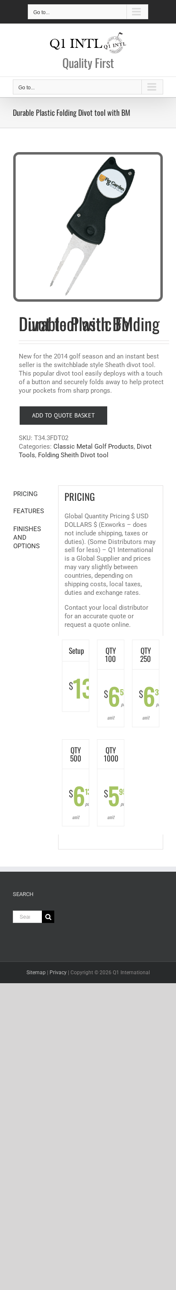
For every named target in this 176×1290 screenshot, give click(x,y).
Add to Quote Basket (63, 415)
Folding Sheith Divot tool (73, 455)
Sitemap (36, 973)
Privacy (58, 973)
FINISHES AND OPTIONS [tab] (27, 537)
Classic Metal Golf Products (93, 446)
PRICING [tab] (25, 494)
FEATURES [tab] (28, 511)
